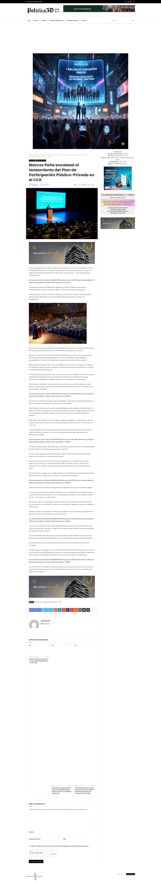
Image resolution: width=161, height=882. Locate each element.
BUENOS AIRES (38, 154)
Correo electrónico (35, 839)
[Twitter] (130, 1)
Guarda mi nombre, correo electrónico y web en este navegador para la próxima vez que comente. (59, 846)
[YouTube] (128, 1)
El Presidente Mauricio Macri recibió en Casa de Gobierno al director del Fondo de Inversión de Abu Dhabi (84, 790)
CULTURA (47, 154)
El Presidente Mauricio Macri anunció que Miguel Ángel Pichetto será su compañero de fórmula (61, 790)
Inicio (29, 20)
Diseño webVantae (34, 876)
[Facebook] (133, 1)
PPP (60, 602)
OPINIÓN (44, 20)
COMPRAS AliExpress (72, 20)
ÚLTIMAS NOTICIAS (41, 160)
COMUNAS (54, 154)
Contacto (84, 20)
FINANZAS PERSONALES (56, 20)
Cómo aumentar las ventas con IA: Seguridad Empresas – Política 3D (38, 661)
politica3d (35, 185)
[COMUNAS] (43, 10)
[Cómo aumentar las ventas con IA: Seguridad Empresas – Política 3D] (39, 650)
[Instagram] (125, 1)
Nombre (32, 832)
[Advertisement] (80, 38)
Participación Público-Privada (50, 602)
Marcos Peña (38, 602)
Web (64, 839)
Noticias (35, 20)
